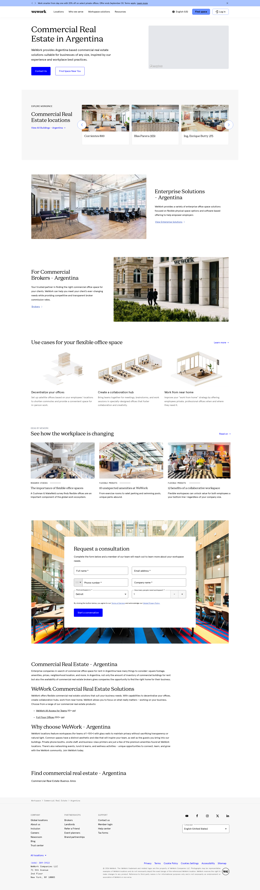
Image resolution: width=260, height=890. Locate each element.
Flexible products (177, 483)
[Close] (227, 3)
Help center (104, 828)
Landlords (69, 824)
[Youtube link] (186, 815)
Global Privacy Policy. (151, 603)
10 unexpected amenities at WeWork (123, 488)
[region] (189, 47)
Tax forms (103, 833)
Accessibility (208, 863)
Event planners (72, 833)
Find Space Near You (70, 71)
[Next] (35, 3)
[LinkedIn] (227, 815)
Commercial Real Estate (55, 801)
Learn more (142, 3)
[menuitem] (59, 11)
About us (35, 824)
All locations (37, 855)
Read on (224, 434)
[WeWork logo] (38, 11)
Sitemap (222, 863)
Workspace (36, 801)
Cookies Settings (190, 863)
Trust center (37, 845)
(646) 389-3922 (40, 863)
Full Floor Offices (45, 717)
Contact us (104, 820)
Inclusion (35, 828)
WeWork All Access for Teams (51, 711)
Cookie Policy (171, 863)
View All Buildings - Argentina (47, 128)
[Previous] (32, 3)
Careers (35, 833)
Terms (157, 863)
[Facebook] (197, 815)
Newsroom (36, 837)
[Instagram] (207, 815)
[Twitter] (217, 815)
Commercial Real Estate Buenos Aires (53, 781)
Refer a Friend (72, 828)
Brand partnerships (74, 837)
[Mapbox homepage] (156, 66)
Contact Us (41, 71)
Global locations (39, 820)
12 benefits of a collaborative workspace (194, 488)
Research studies (39, 483)
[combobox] (78, 582)
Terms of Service (118, 603)
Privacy (147, 863)
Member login (105, 824)
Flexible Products (108, 483)
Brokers (68, 820)
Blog (33, 841)
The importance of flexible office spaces (57, 488)
